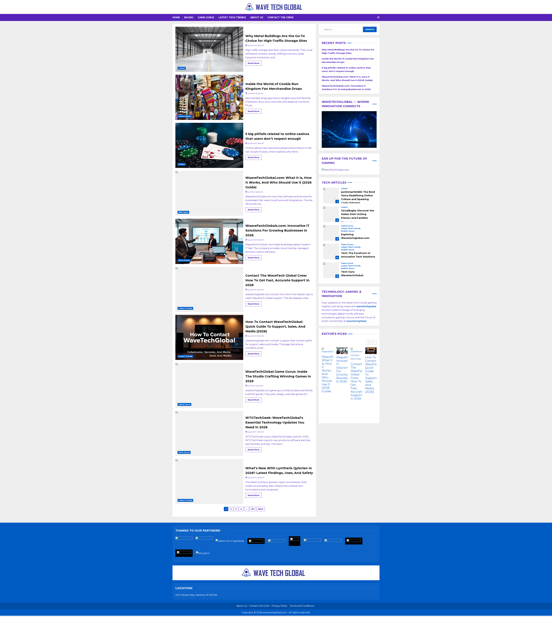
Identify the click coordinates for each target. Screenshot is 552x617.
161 (252, 509)
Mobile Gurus (347, 231)
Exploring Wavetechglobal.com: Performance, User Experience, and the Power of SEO (331, 233)
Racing (188, 17)
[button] (378, 17)
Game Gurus (206, 17)
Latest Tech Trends (232, 17)
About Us (256, 17)
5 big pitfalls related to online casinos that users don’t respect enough (209, 145)
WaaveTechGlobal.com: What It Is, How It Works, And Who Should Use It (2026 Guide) (209, 193)
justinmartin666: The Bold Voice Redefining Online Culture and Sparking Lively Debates (331, 195)
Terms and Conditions (301, 606)
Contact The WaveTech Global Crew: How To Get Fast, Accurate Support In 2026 (209, 289)
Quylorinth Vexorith (256, 45)
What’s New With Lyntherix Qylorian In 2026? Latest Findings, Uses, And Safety (209, 481)
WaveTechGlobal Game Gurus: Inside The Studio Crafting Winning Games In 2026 (209, 385)
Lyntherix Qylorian (255, 93)
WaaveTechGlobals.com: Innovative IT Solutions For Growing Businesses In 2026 (209, 241)
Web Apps (183, 212)
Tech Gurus (184, 260)
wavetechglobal (356, 321)
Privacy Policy (279, 606)
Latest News (184, 116)
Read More (255, 62)
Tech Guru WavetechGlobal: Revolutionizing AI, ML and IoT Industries (331, 270)
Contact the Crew (281, 17)
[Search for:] (342, 29)
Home (176, 17)
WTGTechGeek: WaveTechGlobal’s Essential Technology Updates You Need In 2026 (209, 433)
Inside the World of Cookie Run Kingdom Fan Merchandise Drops (209, 97)
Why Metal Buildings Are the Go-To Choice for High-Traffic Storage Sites (209, 49)
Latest (181, 68)
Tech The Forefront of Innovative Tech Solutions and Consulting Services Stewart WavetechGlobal (331, 251)
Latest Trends (185, 308)
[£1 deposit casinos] (205, 542)
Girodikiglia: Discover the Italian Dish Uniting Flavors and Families (331, 214)
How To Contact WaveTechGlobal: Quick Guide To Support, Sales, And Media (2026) (209, 337)
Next (260, 509)
